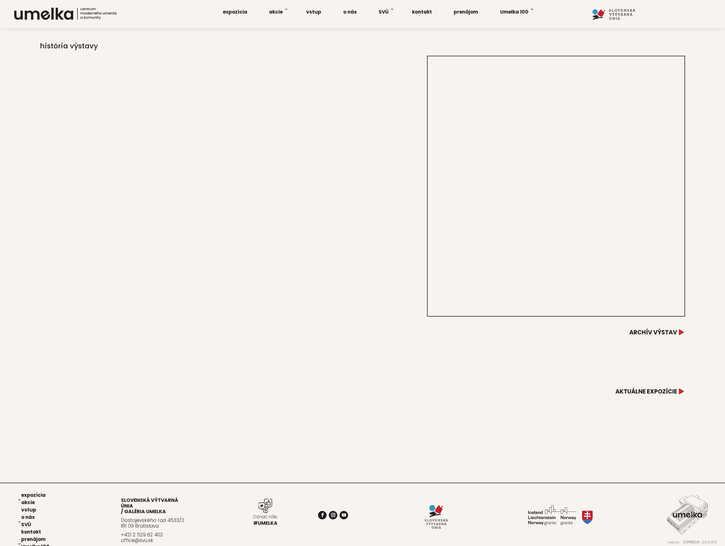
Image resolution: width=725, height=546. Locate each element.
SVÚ (384, 11)
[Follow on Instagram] (333, 515)
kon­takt (422, 11)
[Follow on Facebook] (322, 515)
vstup (313, 11)
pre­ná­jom (466, 11)
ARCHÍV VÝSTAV (653, 332)
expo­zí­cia (235, 11)
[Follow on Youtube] (344, 515)
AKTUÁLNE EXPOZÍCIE (646, 391)
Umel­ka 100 (514, 11)
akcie (276, 11)
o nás (350, 11)
